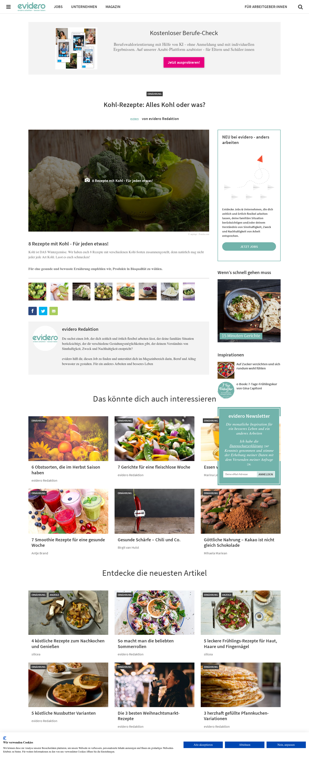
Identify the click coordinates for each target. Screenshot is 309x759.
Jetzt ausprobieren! (184, 62)
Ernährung (155, 93)
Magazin (113, 6)
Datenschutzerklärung (246, 445)
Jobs (58, 6)
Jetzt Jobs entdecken (249, 247)
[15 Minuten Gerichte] (249, 341)
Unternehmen (84, 6)
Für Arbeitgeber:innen (266, 6)
